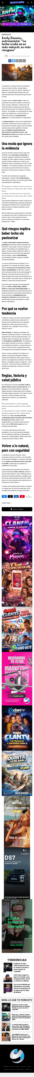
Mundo (29, 1066)
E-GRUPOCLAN (14, 56)
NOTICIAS (6, 1066)
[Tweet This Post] (13, 60)
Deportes (17, 1066)
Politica (12, 1066)
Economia (23, 1066)
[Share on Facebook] (9, 60)
